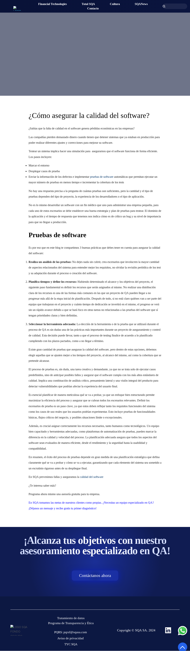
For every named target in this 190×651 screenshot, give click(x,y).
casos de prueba (50, 171)
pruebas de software (101, 176)
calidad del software (91, 476)
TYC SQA (70, 644)
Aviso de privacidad (70, 638)
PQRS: (58, 632)
